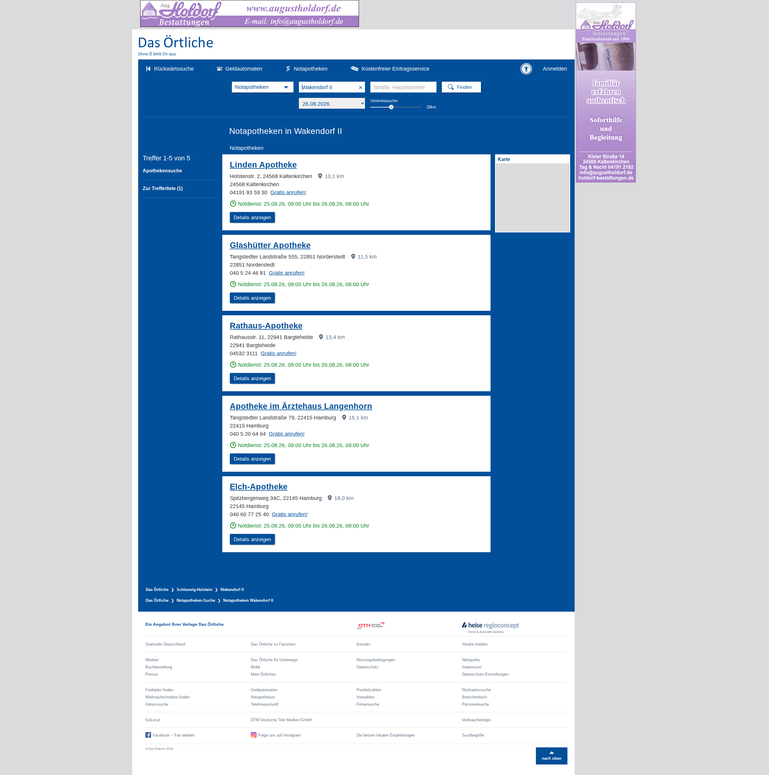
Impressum (472, 667)
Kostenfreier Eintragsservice (395, 69)
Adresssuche (156, 704)
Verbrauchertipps (476, 720)
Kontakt (363, 644)
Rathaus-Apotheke (266, 325)
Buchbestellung (158, 667)
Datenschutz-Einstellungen (485, 674)
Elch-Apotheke (258, 486)
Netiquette (471, 660)
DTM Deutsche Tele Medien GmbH (281, 720)
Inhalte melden (475, 644)
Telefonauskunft (264, 704)
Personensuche (475, 704)
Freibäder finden (159, 690)
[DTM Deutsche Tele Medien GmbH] (409, 627)
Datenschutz (367, 667)
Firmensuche (368, 704)
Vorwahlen (365, 697)
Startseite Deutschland (165, 644)
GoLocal (152, 720)
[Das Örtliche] (176, 45)
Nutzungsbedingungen (376, 660)
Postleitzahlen (369, 690)
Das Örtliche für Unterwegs (274, 660)
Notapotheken (310, 69)
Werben (152, 660)
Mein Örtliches (263, 674)
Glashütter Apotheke (270, 245)
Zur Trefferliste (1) (163, 188)
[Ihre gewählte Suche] (262, 87)
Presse (151, 674)
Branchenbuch (474, 697)
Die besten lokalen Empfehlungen (386, 735)
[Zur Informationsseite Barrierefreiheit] (526, 68)
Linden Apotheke (263, 164)
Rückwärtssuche (174, 69)
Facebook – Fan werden (173, 735)
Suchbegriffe (473, 735)
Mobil (255, 667)
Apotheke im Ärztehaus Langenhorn (301, 406)
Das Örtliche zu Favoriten (273, 644)
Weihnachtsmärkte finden (167, 697)
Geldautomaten (243, 69)
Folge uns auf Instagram (279, 735)
